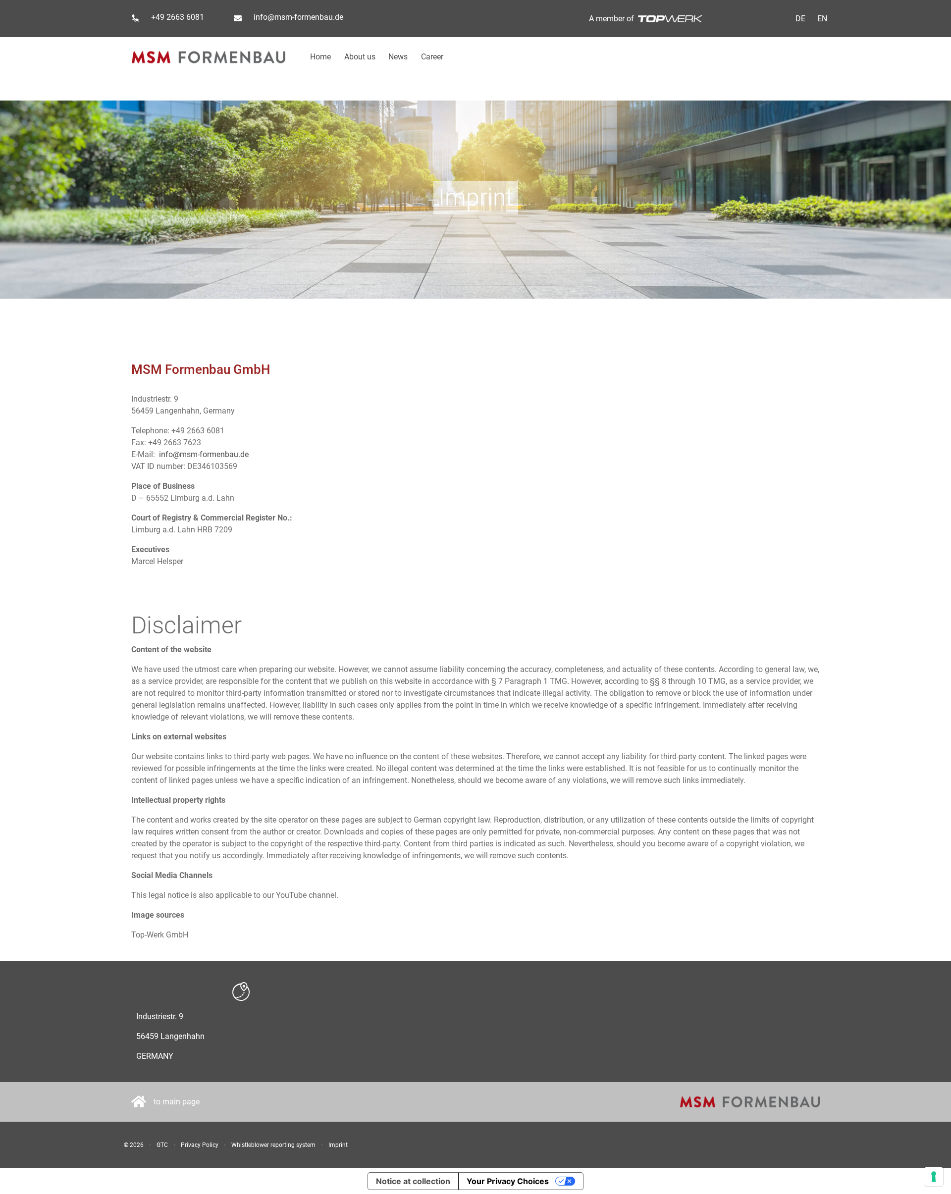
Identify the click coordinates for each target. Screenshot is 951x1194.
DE (800, 18)
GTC (162, 1145)
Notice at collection (413, 1181)
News (398, 56)
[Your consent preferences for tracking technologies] (933, 1176)
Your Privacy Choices (508, 1181)
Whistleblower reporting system (273, 1145)
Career (432, 56)
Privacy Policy (199, 1145)
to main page (177, 1101)
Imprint (338, 1145)
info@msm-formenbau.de (298, 17)
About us (359, 56)
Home (320, 56)
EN (822, 18)
